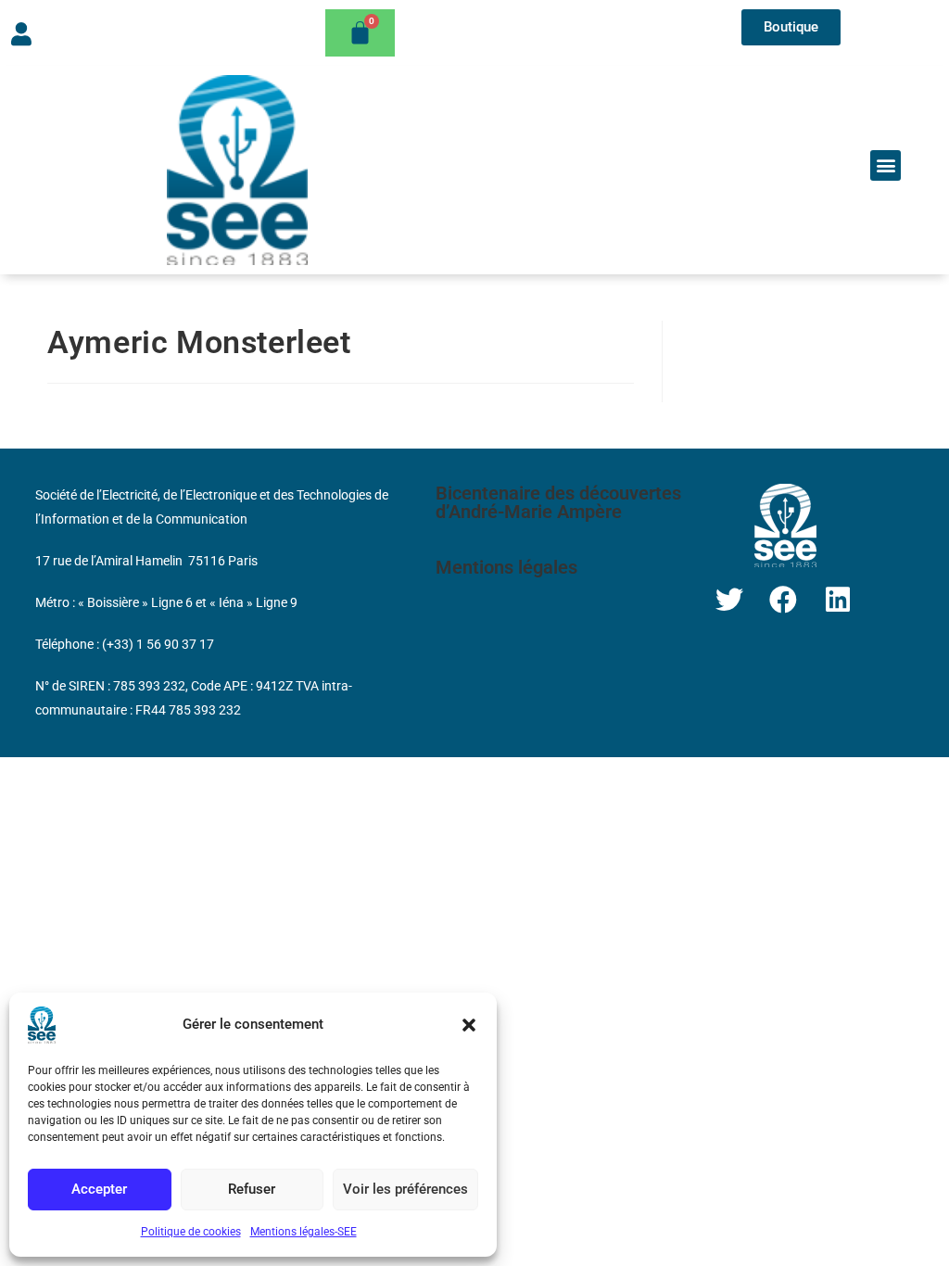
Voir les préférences (405, 1189)
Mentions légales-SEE (303, 1231)
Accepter (99, 1189)
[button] (469, 1025)
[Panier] (360, 33)
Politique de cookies (191, 1231)
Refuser (251, 1189)
